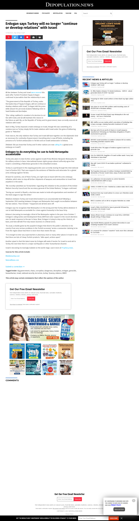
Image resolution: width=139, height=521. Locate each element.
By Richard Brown (102, 126)
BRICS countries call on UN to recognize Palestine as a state (110, 201)
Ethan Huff (21, 33)
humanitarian (11, 273)
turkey (45, 273)
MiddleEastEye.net (13, 256)
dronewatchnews (32, 13)
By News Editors (102, 189)
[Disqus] (42, 408)
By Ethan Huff (101, 87)
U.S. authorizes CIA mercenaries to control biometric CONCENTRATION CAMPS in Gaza (108, 180)
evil (75, 13)
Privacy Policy (69, 514)
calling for (58, 145)
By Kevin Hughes (102, 226)
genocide (72, 271)
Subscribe (114, 518)
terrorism (38, 273)
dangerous (48, 271)
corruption (40, 271)
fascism (68, 13)
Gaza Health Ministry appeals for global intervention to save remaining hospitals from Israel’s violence (110, 224)
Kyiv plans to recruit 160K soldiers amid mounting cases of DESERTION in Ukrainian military (110, 107)
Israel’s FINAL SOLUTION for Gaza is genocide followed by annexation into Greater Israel (110, 208)
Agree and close (119, 509)
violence (58, 273)
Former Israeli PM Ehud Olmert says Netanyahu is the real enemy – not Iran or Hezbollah (110, 115)
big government (24, 271)
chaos (32, 271)
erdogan (65, 271)
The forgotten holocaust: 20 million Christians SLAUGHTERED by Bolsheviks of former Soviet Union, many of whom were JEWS (111, 172)
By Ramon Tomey (102, 110)
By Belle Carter (101, 103)
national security (28, 273)
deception (57, 271)
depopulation (57, 13)
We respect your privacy (59, 508)
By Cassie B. (101, 167)
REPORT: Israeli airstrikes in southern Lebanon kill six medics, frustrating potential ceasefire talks (111, 141)
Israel (19, 273)
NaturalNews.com (12, 260)
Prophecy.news (67, 248)
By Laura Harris (101, 143)
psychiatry (46, 13)
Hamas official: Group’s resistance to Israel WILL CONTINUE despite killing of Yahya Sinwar (110, 216)
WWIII (64, 273)
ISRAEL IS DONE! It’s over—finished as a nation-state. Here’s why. (112, 187)
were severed (36, 92)
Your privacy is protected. (16, 304)
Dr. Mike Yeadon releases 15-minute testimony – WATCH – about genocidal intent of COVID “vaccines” (111, 92)
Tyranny (52, 273)
